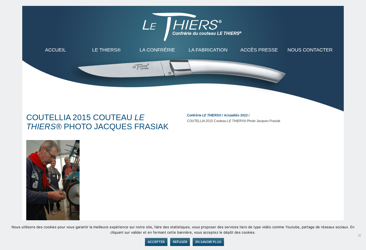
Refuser (180, 242)
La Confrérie (157, 50)
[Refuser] (359, 235)
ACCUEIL (55, 50)
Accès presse (259, 50)
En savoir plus (208, 242)
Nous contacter (310, 50)
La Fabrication (208, 50)
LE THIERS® (106, 50)
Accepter (156, 242)
